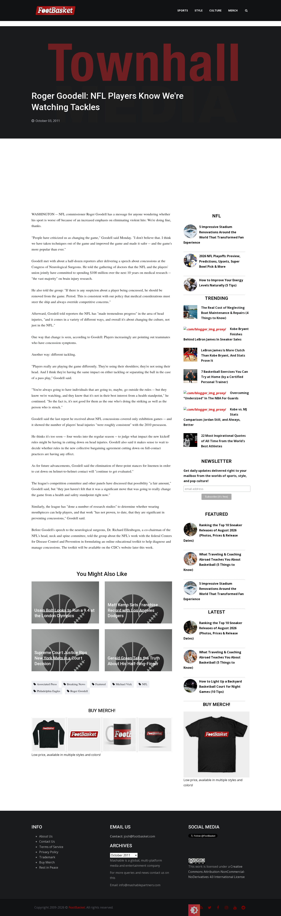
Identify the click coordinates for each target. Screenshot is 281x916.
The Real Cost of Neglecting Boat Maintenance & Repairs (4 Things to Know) (224, 313)
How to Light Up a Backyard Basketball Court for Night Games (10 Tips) (220, 686)
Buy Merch (47, 862)
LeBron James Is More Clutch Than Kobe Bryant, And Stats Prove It (223, 355)
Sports (182, 10)
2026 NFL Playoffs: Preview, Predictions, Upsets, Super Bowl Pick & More (219, 261)
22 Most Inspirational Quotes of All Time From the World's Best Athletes (223, 441)
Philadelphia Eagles (48, 691)
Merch (233, 10)
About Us (46, 836)
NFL (144, 684)
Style (199, 10)
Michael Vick (124, 684)
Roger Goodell (79, 691)
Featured (100, 684)
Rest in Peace (48, 867)
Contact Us (47, 841)
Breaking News (76, 684)
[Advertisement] (140, 167)
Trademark (47, 857)
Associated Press (47, 684)
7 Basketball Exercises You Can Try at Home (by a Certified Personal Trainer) (224, 377)
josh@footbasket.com (139, 836)
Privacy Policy (48, 852)
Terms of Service (51, 847)
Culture (215, 10)
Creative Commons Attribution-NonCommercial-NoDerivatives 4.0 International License (216, 871)
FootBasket (77, 907)
